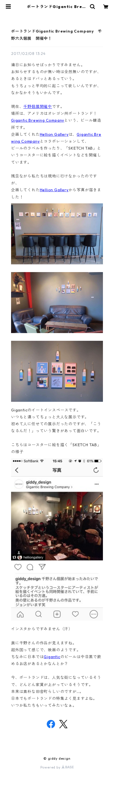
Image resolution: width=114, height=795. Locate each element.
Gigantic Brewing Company (37, 120)
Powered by (51, 767)
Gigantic (52, 656)
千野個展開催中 (37, 106)
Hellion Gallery (54, 134)
